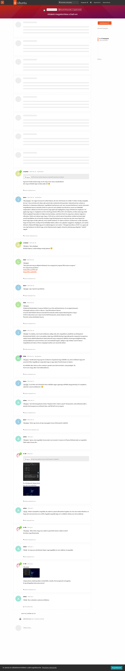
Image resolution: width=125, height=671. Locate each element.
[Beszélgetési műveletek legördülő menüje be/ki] (109, 23)
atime (27, 423)
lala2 (26, 289)
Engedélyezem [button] (116, 667)
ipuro (28, 177)
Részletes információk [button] (49, 667)
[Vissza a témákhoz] (2, 2)
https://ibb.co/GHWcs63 (30, 269)
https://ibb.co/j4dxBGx (30, 272)
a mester (28, 201)
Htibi (26, 384)
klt (26, 511)
